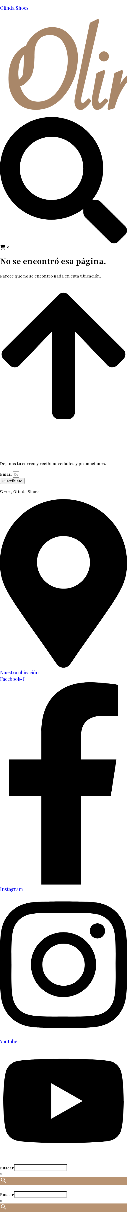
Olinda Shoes (14, 8)
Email (6, 474)
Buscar (7, 1168)
